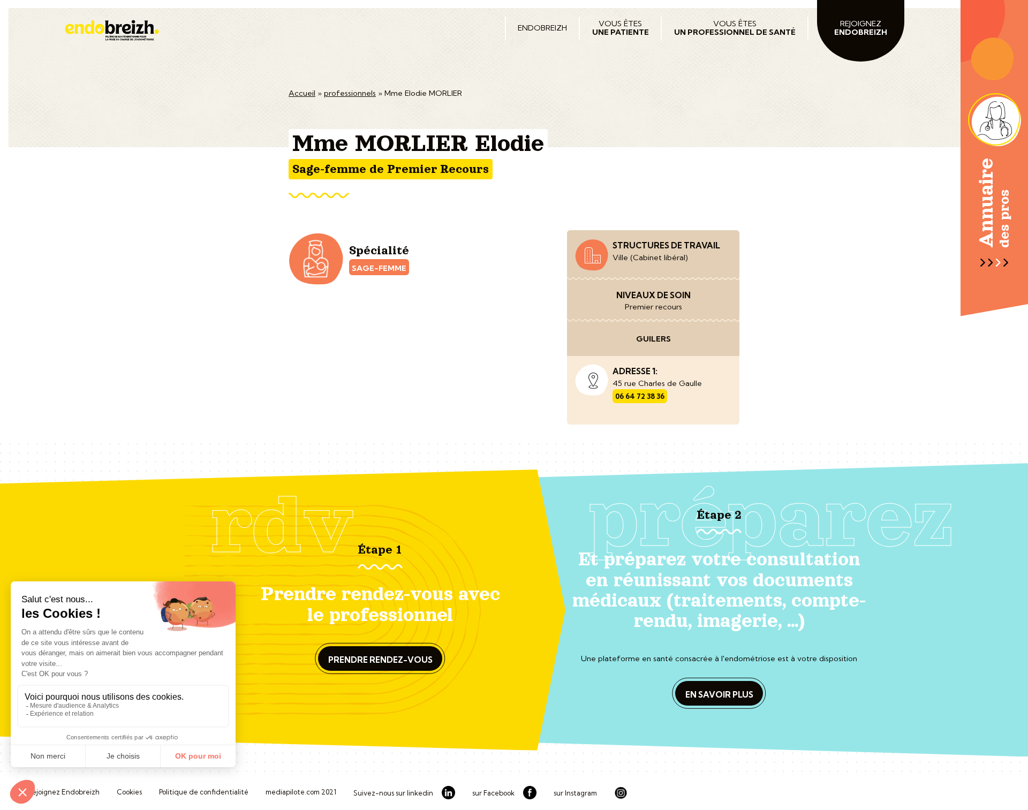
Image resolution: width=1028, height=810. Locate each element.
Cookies (129, 792)
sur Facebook (493, 793)
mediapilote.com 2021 (301, 792)
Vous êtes (620, 28)
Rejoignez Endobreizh (63, 792)
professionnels (350, 93)
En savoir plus (719, 695)
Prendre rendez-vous (380, 660)
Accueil (302, 93)
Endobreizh (542, 28)
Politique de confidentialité (203, 792)
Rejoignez (860, 28)
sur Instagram (575, 793)
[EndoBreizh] (273, 30)
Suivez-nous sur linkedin (393, 793)
